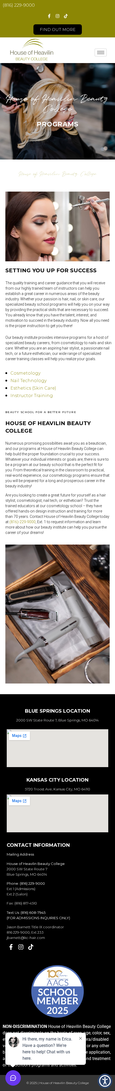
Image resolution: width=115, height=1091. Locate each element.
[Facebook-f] (49, 16)
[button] (105, 1081)
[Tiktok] (66, 16)
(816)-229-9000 (22, 522)
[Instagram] (57, 16)
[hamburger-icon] (101, 52)
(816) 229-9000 (19, 5)
